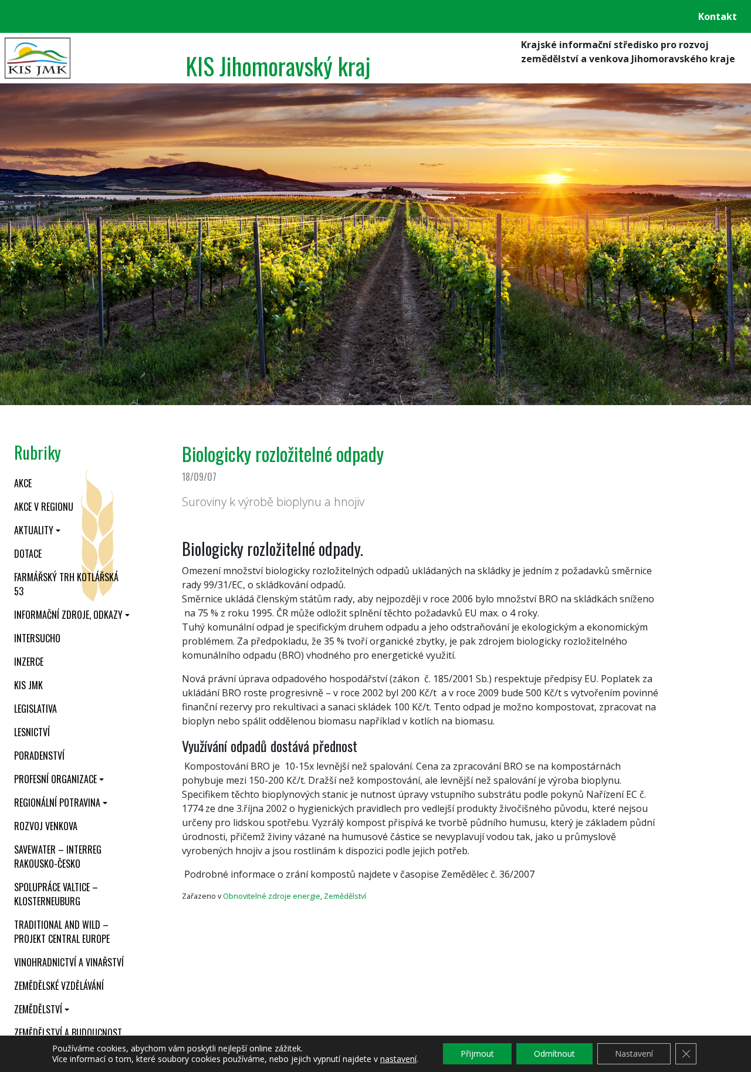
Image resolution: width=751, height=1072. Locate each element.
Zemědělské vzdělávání (59, 986)
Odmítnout (554, 1053)
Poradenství (39, 756)
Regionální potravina (57, 802)
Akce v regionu (43, 507)
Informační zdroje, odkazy (68, 615)
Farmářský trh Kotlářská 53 (66, 584)
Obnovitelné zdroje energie (271, 896)
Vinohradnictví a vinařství (69, 962)
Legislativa (35, 709)
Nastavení (634, 1053)
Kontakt (717, 16)
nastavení (398, 1059)
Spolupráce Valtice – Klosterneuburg (56, 894)
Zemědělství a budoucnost (68, 1033)
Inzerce (28, 662)
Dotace (28, 554)
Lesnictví (32, 732)
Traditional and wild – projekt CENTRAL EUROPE (62, 932)
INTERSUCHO (37, 638)
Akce (23, 483)
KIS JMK (28, 685)
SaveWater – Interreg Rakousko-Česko (58, 856)
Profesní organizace (55, 779)
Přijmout (477, 1053)
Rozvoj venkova (45, 826)
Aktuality (33, 530)
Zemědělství (38, 1009)
